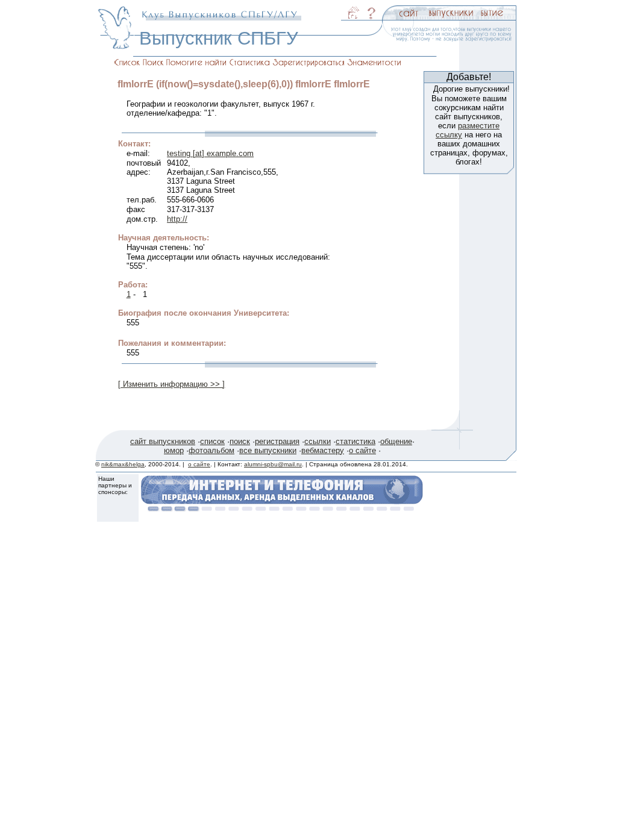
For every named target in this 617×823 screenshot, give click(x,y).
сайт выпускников (162, 441)
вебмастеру (322, 450)
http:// (177, 219)
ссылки (317, 441)
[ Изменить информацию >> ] (171, 384)
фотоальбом (211, 450)
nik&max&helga (123, 464)
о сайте (362, 450)
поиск (240, 441)
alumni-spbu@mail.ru (273, 464)
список (212, 441)
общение (396, 441)
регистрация (277, 441)
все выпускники (267, 450)
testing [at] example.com (210, 153)
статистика (355, 441)
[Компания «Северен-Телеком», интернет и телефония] (282, 508)
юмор (174, 450)
